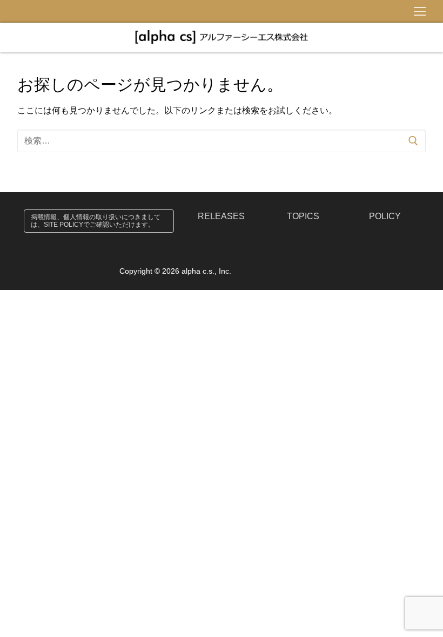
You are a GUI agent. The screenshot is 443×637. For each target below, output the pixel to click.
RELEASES (221, 216)
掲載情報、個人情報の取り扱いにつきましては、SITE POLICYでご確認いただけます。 (95, 220)
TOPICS (303, 216)
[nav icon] (420, 11)
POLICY (385, 216)
